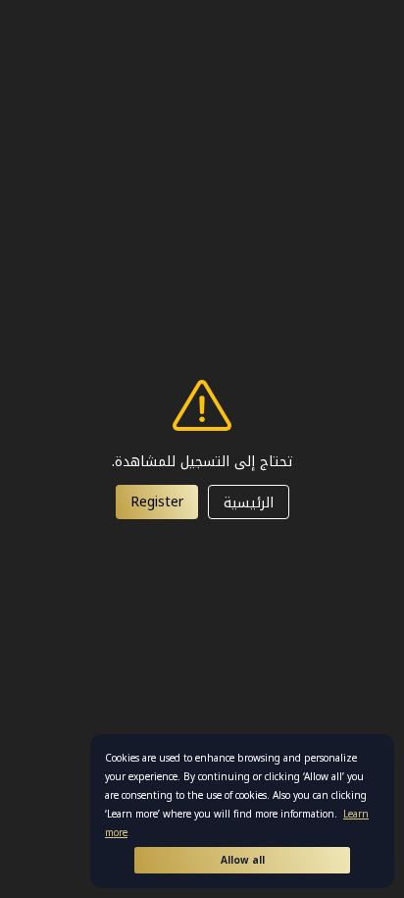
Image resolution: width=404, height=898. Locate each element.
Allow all (243, 860)
